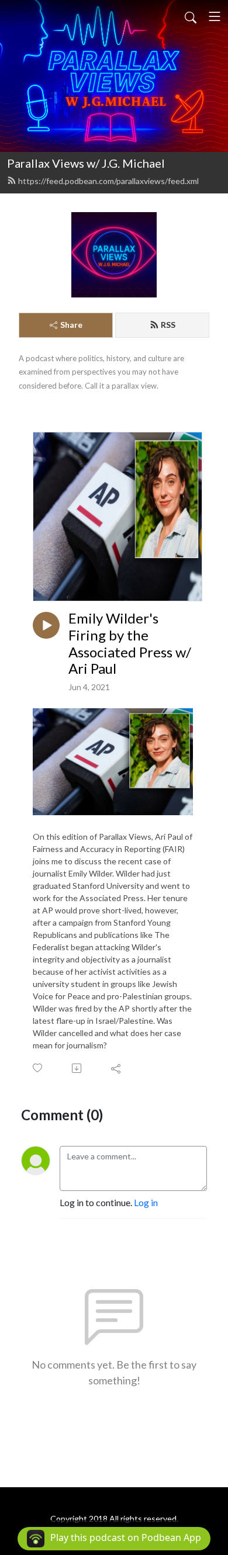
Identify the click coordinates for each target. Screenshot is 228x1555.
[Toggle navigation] (214, 16)
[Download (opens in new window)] (77, 1068)
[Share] (116, 1068)
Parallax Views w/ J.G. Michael (86, 163)
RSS (168, 325)
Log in (146, 1202)
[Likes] (38, 1068)
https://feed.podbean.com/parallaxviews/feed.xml (108, 181)
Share (71, 325)
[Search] (190, 16)
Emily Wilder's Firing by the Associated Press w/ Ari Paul (129, 643)
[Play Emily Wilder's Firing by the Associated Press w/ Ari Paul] (46, 625)
